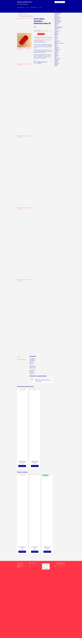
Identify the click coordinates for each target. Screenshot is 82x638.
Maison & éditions (34, 7)
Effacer (50, 30)
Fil (19, 14)
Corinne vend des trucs (24, 2)
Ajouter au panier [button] (34, 551)
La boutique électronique (23, 13)
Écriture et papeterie (20, 7)
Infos (40, 7)
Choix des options (22, 551)
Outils (27, 7)
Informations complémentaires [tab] (21, 359)
